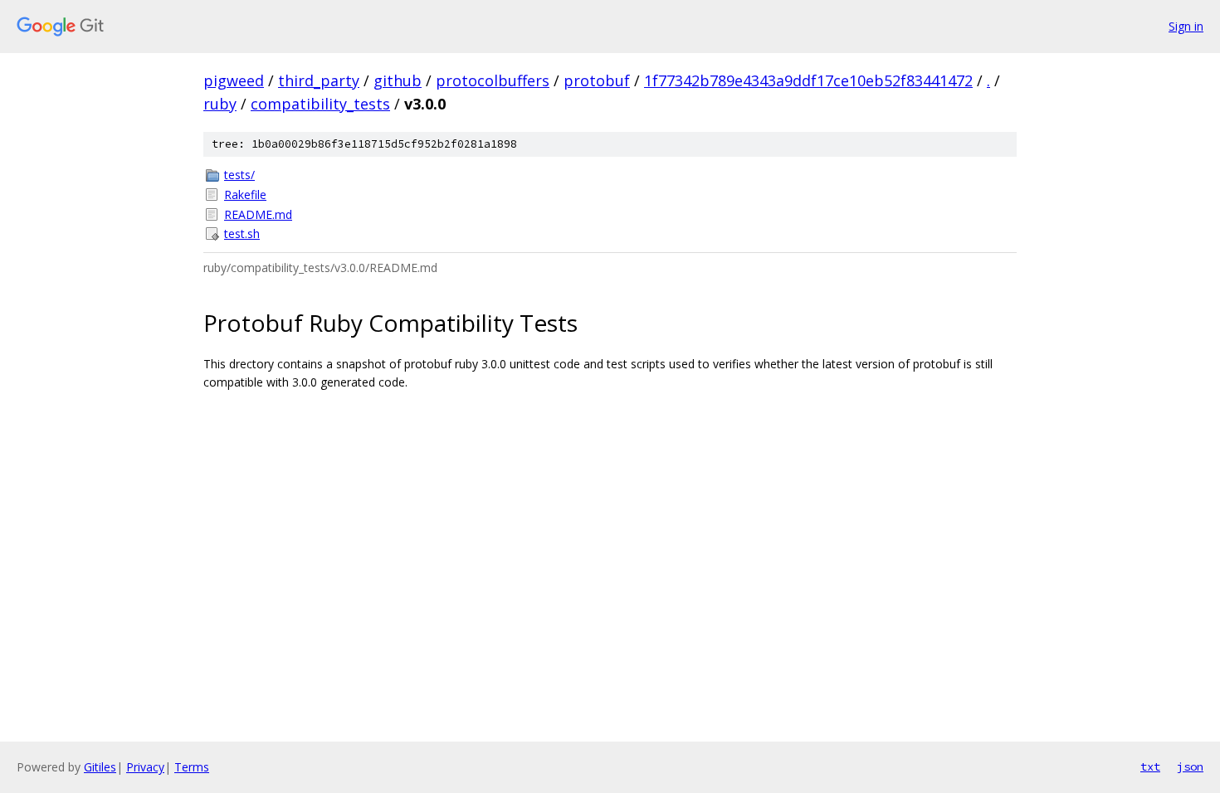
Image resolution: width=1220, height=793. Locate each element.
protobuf (597, 80)
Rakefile (245, 194)
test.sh (242, 233)
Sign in (1186, 26)
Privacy (145, 767)
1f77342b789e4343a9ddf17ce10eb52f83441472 (808, 80)
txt (1150, 766)
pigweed (233, 80)
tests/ (239, 174)
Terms (191, 767)
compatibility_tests (320, 104)
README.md (258, 214)
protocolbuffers (492, 80)
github (397, 80)
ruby (220, 104)
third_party (318, 80)
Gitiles (100, 767)
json (1190, 766)
